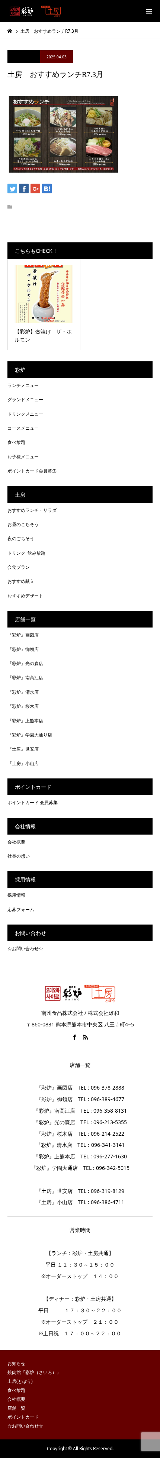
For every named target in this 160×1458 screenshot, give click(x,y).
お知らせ (16, 1363)
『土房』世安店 (23, 749)
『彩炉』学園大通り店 (29, 735)
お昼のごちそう (23, 524)
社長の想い (18, 856)
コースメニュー (23, 428)
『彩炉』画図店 (23, 635)
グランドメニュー (25, 399)
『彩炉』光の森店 (25, 663)
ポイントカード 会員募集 (32, 802)
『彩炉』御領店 (23, 649)
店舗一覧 (16, 1408)
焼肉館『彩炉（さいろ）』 (34, 1372)
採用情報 (16, 895)
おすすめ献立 (20, 581)
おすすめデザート (25, 596)
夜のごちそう (20, 538)
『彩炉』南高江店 (25, 677)
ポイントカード (23, 1417)
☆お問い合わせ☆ (25, 948)
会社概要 (16, 842)
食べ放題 (16, 442)
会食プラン (18, 567)
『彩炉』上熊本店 (25, 720)
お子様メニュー (23, 457)
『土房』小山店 (23, 763)
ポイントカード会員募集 (32, 471)
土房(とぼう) (20, 1381)
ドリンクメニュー (25, 414)
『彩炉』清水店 (23, 692)
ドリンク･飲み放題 (26, 553)
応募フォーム (20, 909)
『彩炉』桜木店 (23, 706)
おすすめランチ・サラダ (32, 510)
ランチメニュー (23, 385)
